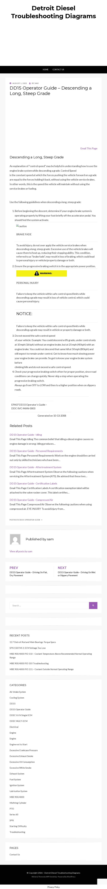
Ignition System (17, 785)
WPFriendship (51, 877)
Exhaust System (17, 773)
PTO (12, 808)
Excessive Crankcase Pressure (24, 750)
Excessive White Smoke (20, 768)
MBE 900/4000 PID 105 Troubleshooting (29, 663)
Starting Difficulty (18, 826)
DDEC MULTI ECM (18, 721)
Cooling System (17, 697)
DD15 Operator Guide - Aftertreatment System (35, 467)
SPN (12, 820)
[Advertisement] (53, 45)
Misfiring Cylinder (18, 803)
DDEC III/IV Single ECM (21, 715)
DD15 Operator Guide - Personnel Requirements (36, 450)
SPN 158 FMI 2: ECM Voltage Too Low (28, 648)
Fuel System (15, 779)
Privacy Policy (54, 887)
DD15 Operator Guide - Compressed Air (31, 499)
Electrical (14, 727)
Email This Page (88, 148)
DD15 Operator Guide (30, 520)
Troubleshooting (17, 832)
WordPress (71, 877)
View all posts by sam (21, 551)
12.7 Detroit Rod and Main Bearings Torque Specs (33, 642)
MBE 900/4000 (17, 797)
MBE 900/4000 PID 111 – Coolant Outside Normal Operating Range (42, 669)
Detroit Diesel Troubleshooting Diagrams (62, 873)
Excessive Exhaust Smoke (21, 756)
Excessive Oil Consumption (22, 762)
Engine (13, 732)
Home (45, 69)
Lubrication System (18, 791)
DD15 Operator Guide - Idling (26, 434)
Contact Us (58, 69)
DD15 (12, 703)
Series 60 (14, 814)
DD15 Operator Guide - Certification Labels (33, 483)
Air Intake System (18, 692)
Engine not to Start (18, 744)
